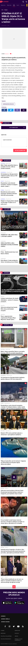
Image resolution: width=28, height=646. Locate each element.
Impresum (3, 633)
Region (6, 10)
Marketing (17, 630)
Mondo (3, 616)
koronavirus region (8, 104)
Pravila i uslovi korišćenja (18, 639)
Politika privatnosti (6, 639)
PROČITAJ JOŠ (8, 325)
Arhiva (16, 636)
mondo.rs (7, 53)
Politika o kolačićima (6, 636)
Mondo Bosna (5, 622)
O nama (2, 630)
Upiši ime (3, 135)
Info (2, 10)
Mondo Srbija (5, 619)
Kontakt (17, 633)
